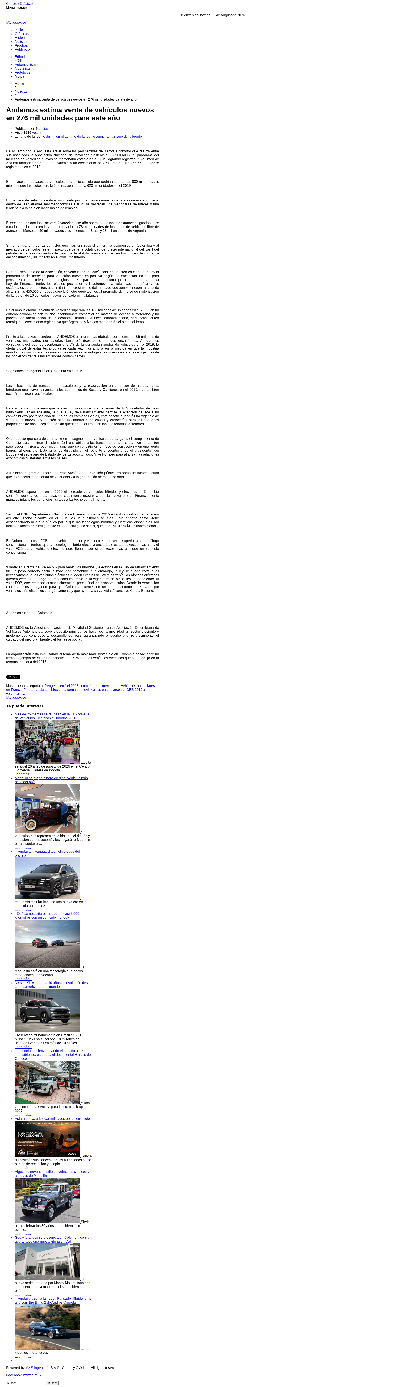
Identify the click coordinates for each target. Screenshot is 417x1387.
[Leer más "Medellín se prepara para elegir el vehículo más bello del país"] (48, 832)
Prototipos (22, 72)
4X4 (18, 61)
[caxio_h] (16, 22)
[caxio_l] (16, 697)
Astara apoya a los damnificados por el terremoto (52, 1118)
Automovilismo (26, 64)
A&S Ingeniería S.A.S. (43, 1368)
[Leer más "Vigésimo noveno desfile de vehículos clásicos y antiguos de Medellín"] (48, 1222)
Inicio (19, 30)
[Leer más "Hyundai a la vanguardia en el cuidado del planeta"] (48, 898)
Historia (21, 38)
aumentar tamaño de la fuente (119, 136)
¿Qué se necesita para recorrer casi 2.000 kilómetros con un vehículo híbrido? (47, 915)
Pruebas (21, 45)
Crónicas (22, 34)
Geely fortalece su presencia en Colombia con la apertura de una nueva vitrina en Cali (52, 1239)
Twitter (27, 1375)
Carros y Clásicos (19, 3)
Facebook (14, 1375)
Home (19, 84)
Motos (19, 76)
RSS (37, 1375)
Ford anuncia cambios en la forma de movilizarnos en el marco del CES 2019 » (84, 690)
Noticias (21, 41)
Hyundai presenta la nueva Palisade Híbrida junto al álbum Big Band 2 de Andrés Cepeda (53, 1300)
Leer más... (23, 774)
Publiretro (22, 49)
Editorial (21, 57)
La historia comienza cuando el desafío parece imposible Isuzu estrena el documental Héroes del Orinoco (53, 1054)
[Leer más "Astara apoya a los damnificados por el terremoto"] (48, 1156)
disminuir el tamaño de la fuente (70, 136)
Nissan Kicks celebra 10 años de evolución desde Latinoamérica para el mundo (53, 985)
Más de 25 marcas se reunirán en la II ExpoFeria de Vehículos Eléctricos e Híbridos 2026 (52, 716)
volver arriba (15, 693)
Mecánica (22, 68)
